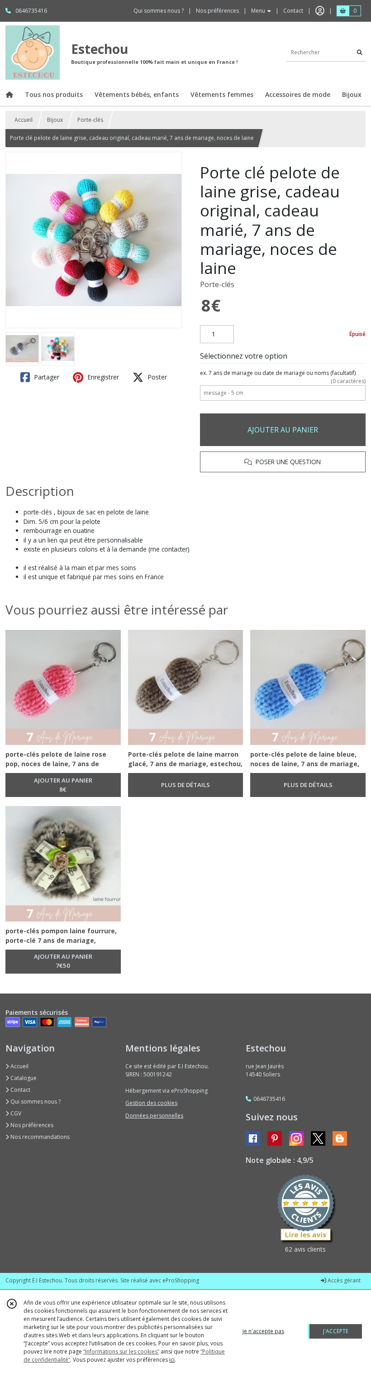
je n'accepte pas (263, 1331)
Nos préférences (31, 1125)
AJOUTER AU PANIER (282, 430)
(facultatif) (283, 373)
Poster (156, 377)
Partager (45, 377)
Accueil (23, 120)
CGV (15, 1113)
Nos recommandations (39, 1137)
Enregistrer (102, 377)
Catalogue (23, 1078)
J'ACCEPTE (335, 1331)
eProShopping (180, 1280)
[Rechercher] (360, 52)
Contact (293, 10)
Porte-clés (90, 120)
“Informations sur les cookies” (121, 1351)
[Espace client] (319, 10)
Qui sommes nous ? (35, 1101)
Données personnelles (154, 1115)
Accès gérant (343, 1280)
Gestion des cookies (151, 1103)
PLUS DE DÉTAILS (185, 785)
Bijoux (55, 120)
